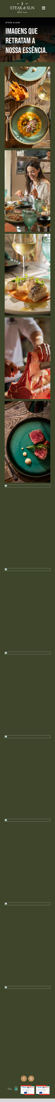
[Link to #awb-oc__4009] (43, 8)
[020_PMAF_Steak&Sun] (27, 988)
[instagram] (31, 1079)
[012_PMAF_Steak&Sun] (27, 737)
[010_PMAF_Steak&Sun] (27, 152)
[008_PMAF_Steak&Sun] (27, 236)
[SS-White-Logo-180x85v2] (22, 3)
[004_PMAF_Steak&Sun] (27, 904)
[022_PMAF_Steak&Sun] (27, 821)
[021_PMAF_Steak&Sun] (27, 403)
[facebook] (24, 1079)
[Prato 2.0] (27, 570)
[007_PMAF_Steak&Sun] (27, 654)
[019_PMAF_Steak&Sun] (27, 319)
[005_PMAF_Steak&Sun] (27, 68)
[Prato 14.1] (27, 486)
